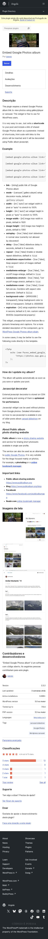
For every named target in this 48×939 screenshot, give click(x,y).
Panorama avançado (11, 740)
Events (28, 864)
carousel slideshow (37, 723)
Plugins (28, 847)
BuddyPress (9, 894)
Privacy (5, 851)
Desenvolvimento (13, 85)
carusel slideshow (30, 418)
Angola (11, 905)
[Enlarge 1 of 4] (19, 516)
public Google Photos (15, 455)
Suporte (8, 92)
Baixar (7, 63)
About (5, 838)
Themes (28, 843)
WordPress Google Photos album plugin (20, 331)
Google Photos (39, 728)
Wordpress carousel (37, 733)
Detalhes (9, 73)
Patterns (29, 851)
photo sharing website (34, 438)
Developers (7, 868)
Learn (5, 859)
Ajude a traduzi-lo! (27, 20)
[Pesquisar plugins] (28, 28)
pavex (9, 56)
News (5, 843)
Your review (7, 782)
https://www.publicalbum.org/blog (26, 486)
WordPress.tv (9, 873)
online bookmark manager (29, 501)
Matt (5, 885)
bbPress (7, 889)
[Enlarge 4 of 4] (42, 573)
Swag (29, 873)
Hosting (5, 847)
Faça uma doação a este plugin (16, 823)
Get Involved (31, 859)
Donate (29, 868)
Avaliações (10, 79)
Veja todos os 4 (40, 717)
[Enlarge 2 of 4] (42, 516)
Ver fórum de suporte (12, 801)
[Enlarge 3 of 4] (19, 547)
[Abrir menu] (44, 3)
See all (43, 782)
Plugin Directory (9, 11)
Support (6, 864)
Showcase (30, 838)
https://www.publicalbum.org (19, 482)
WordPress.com (10, 881)
